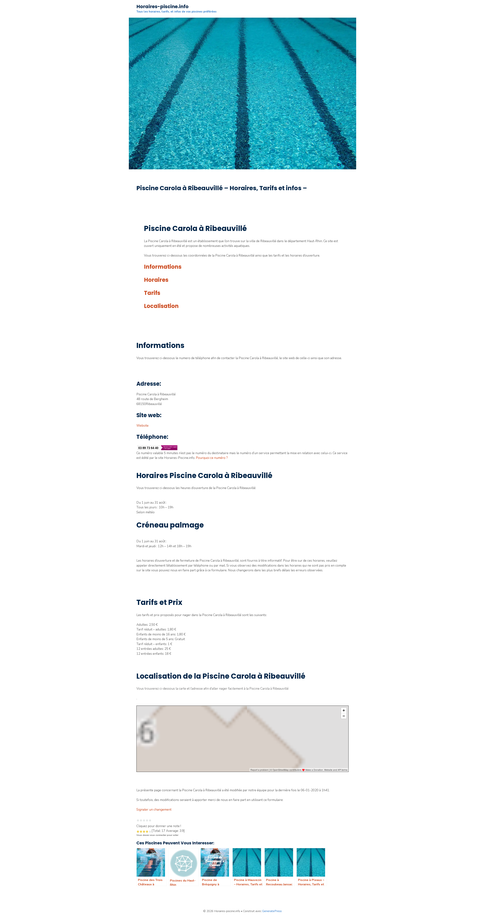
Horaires (156, 280)
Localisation (161, 306)
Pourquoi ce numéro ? (212, 458)
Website (142, 425)
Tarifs (152, 293)
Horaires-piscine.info (162, 6)
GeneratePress (272, 911)
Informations (162, 267)
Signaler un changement (153, 809)
